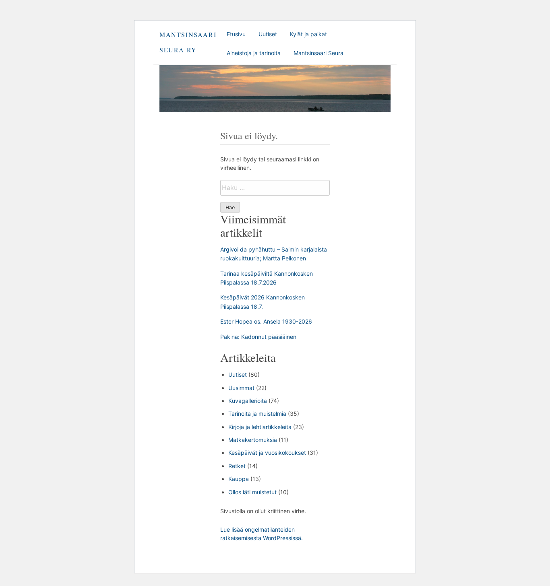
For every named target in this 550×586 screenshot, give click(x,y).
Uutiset (267, 34)
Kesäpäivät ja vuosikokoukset (267, 452)
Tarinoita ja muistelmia (257, 413)
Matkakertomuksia (252, 439)
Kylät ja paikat (308, 34)
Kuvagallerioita (247, 400)
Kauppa (238, 478)
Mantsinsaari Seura (318, 53)
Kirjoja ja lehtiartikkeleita (260, 426)
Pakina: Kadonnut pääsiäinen (258, 336)
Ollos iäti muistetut (252, 492)
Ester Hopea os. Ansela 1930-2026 (266, 321)
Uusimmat (241, 387)
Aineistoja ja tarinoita (254, 53)
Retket (237, 465)
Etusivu (236, 34)
